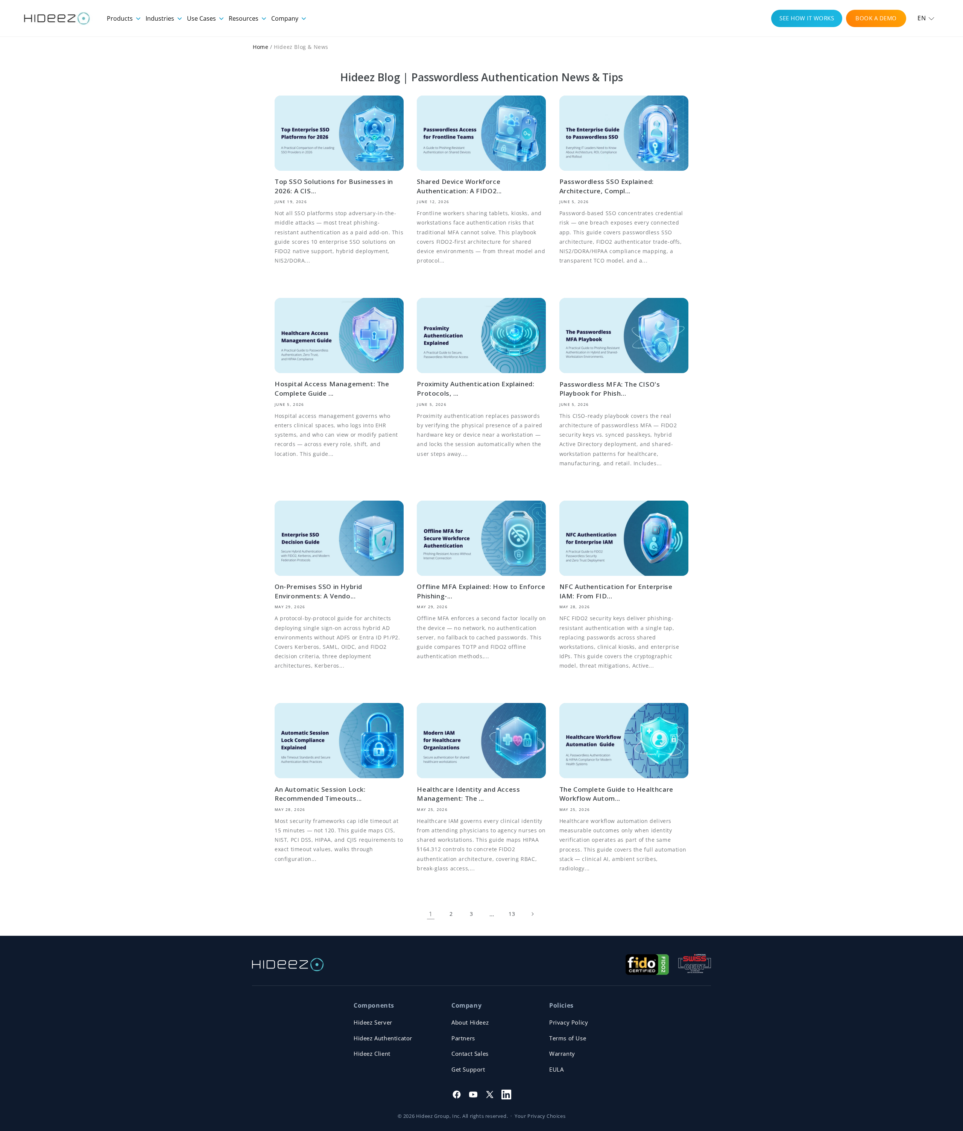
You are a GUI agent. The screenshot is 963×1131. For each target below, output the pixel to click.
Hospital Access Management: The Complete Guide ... (332, 389)
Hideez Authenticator (383, 1038)
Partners (463, 1038)
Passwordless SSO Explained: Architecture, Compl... (606, 186)
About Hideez (470, 1022)
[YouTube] (473, 1094)
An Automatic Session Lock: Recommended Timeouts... (320, 794)
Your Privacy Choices (540, 1116)
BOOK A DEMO (876, 18)
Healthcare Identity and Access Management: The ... (468, 794)
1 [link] (431, 914)
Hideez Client (372, 1053)
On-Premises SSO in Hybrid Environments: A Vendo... (318, 591)
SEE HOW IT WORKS (806, 18)
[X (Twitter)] (490, 1094)
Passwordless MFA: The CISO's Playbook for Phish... (609, 389)
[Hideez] (288, 964)
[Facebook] (457, 1094)
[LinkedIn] (506, 1094)
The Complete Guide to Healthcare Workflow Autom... (616, 794)
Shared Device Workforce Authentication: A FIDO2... (459, 186)
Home (260, 46)
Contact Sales (470, 1053)
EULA (556, 1069)
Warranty (562, 1053)
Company (285, 18)
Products (120, 18)
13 (512, 913)
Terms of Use (567, 1038)
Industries (161, 18)
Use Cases (202, 18)
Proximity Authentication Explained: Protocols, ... (475, 389)
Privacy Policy (568, 1022)
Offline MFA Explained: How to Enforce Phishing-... (481, 591)
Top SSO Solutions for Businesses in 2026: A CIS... (334, 186)
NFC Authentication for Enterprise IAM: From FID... (616, 591)
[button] (925, 18)
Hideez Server (373, 1022)
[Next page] (532, 914)
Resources (244, 18)
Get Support (468, 1069)
